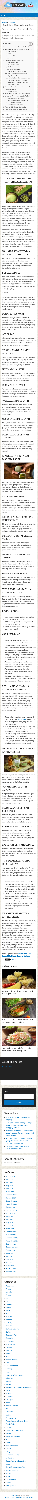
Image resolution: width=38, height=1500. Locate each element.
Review (8, 1433)
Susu (9, 53)
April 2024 (9, 1262)
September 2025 (12, 1210)
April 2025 (9, 1226)
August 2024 (10, 1250)
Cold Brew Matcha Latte (15, 102)
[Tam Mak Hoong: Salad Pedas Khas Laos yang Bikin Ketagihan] (19, 1036)
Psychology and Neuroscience (17, 1421)
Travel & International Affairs (16, 1467)
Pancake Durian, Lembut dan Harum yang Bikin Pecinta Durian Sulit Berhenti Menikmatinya (19, 1141)
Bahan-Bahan (12, 89)
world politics (11, 1486)
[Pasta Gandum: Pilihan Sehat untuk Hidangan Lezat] (19, 979)
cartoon (9, 1320)
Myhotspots (13, 1495)
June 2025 (9, 1219)
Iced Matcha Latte (13, 64)
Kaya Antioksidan (13, 76)
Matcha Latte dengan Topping (17, 71)
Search (6, 1091)
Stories (8, 1449)
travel (8, 1464)
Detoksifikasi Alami (13, 84)
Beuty (8, 1301)
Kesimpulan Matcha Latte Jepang (16, 109)
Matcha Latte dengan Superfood (18, 100)
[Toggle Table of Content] (29, 44)
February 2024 (11, 1269)
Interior (8, 1384)
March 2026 (10, 1192)
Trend (8, 1476)
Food (8, 1357)
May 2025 (9, 1222)
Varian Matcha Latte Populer (14, 60)
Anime (8, 1295)
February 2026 (11, 1195)
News (8, 1409)
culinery (9, 1326)
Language (9, 1396)
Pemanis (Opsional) (13, 56)
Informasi (9, 1378)
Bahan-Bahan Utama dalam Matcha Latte (18, 49)
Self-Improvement (13, 1436)
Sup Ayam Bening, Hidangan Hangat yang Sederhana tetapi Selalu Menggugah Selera (19, 1125)
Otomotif (9, 1412)
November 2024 (12, 1241)
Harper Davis (8, 36)
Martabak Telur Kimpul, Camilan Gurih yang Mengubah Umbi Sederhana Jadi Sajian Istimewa (20, 1133)
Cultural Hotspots (12, 1329)
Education (9, 1338)
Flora (8, 1353)
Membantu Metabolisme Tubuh (17, 80)
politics (8, 1415)
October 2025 (11, 1207)
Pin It (14, 959)
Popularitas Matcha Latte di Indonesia (17, 93)
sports (8, 1443)
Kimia (8, 1390)
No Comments (17, 38)
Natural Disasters (12, 1406)
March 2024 (10, 1265)
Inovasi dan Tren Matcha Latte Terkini (17, 96)
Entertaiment (11, 1341)
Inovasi (8, 1381)
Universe (9, 1482)
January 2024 (11, 1272)
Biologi (8, 1307)
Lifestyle (9, 1400)
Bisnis (8, 1310)
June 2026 (10, 1183)
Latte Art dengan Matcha (15, 105)
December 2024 (12, 1238)
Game (8, 1363)
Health (8, 1372)
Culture (8, 1332)
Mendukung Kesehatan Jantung (18, 82)
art (7, 1298)
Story (8, 1452)
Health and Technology (14, 1375)
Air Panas (10, 58)
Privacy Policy (14, 1497)
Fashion (9, 1347)
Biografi (8, 1304)
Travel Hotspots (12, 1470)
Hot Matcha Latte (13, 62)
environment (10, 1344)
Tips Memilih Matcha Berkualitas (15, 107)
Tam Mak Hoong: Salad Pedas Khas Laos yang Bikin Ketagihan (17, 1049)
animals (9, 1292)
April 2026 (9, 1189)
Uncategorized (11, 1479)
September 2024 (12, 1247)
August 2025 (10, 1213)
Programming (11, 1418)
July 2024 (9, 1253)
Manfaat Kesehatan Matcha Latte (16, 73)
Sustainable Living (12, 1455)
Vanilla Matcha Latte (14, 67)
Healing (9, 1369)
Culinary (5, 38)
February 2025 (11, 1232)
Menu (3, 15)
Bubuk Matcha (12, 51)
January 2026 (11, 1198)
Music (8, 1403)
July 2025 (9, 1216)
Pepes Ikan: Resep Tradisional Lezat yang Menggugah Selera (17, 1021)
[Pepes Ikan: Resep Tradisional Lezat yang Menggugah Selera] (19, 1008)
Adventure (10, 1286)
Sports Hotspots (12, 1446)
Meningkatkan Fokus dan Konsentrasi (19, 78)
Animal (8, 1289)
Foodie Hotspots (12, 1360)
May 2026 (9, 1186)
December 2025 (12, 1201)
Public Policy (10, 1424)
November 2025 (12, 1204)
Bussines (9, 1317)
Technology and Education (16, 1461)
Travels (8, 1473)
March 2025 (10, 1229)
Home (7, 1497)
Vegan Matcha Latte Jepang (16, 98)
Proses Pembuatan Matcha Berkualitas (17, 47)
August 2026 (10, 1176)
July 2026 (9, 1179)
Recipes (9, 1427)
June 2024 (10, 1256)
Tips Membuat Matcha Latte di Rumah (17, 87)
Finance (9, 1350)
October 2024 (11, 1244)
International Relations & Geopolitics (19, 1387)
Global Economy (12, 1366)
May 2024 (9, 1259)
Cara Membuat (12, 91)
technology (10, 1458)
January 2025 (11, 1235)
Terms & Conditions (26, 1497)
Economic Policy (12, 1335)
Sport (8, 1439)
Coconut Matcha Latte (14, 69)
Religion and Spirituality (14, 1430)
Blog (7, 1314)
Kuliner (8, 1393)
